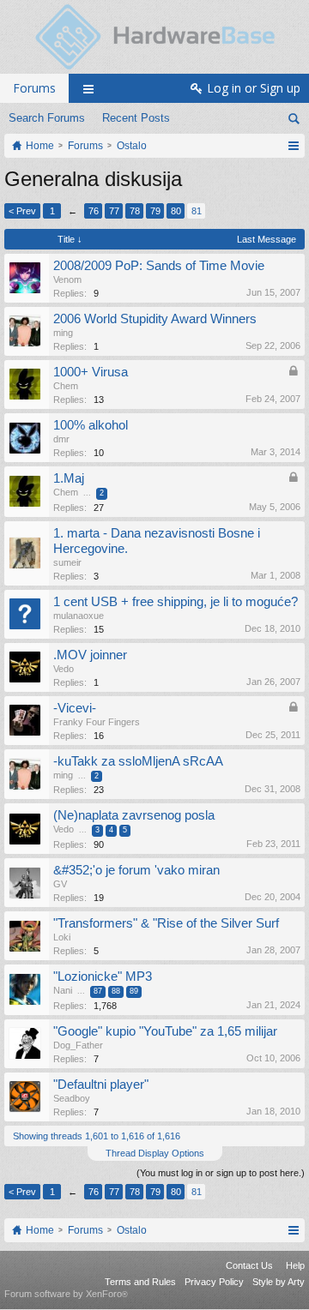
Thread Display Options (155, 1153)
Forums (34, 88)
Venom (67, 279)
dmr (61, 439)
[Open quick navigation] (293, 146)
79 (155, 211)
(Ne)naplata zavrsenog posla (134, 815)
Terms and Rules (140, 1282)
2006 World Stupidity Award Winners (155, 319)
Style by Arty (278, 1282)
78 (135, 211)
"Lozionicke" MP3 (102, 976)
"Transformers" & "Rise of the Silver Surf (166, 923)
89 (134, 991)
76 (93, 211)
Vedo (63, 669)
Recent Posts (136, 117)
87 (98, 991)
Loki (61, 937)
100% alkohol (90, 425)
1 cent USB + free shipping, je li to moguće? (175, 602)
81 (196, 211)
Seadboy (71, 1098)
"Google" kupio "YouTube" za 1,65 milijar (165, 1031)
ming (63, 333)
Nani (62, 990)
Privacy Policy (214, 1282)
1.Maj (68, 478)
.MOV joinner (90, 655)
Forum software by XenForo (66, 1294)
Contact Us (249, 1265)
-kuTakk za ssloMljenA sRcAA (138, 761)
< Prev (22, 211)
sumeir (67, 562)
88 (116, 991)
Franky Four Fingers (96, 722)
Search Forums (47, 117)
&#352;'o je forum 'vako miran (136, 870)
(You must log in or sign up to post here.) (220, 1173)
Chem (65, 386)
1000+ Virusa (90, 372)
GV (60, 884)
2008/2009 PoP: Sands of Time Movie (158, 266)
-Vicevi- (74, 708)
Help (295, 1265)
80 (176, 211)
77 (114, 211)
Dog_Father (78, 1045)
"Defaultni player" (100, 1084)
